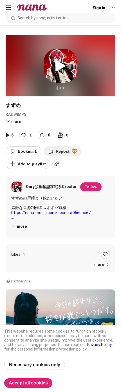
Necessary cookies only (34, 364)
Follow (90, 187)
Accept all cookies (28, 383)
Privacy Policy (99, 344)
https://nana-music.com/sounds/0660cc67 (51, 212)
